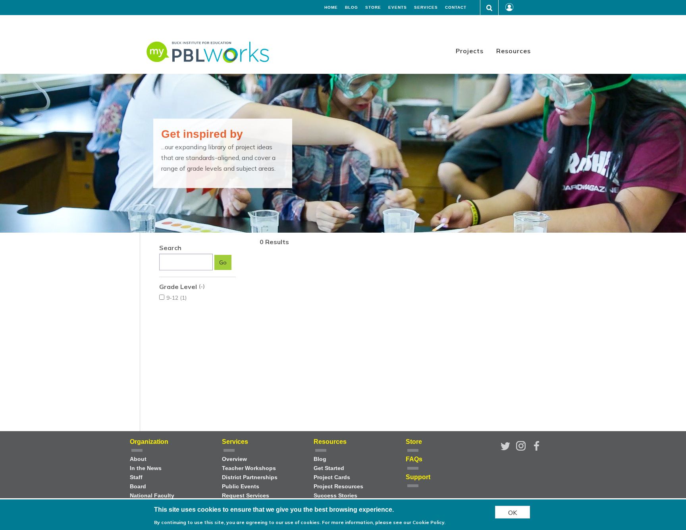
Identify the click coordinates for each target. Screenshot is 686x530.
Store (373, 8)
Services (426, 8)
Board (138, 487)
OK (512, 512)
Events (397, 8)
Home (331, 8)
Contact (455, 8)
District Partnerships (249, 477)
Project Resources (338, 487)
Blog (351, 8)
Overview (234, 459)
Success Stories (335, 496)
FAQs (414, 459)
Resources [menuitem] (513, 51)
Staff (136, 477)
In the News (146, 468)
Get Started (329, 468)
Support (418, 477)
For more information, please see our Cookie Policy (383, 522)
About (138, 459)
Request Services (245, 496)
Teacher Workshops (249, 468)
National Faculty (152, 496)
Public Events (240, 487)
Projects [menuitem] (470, 51)
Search (170, 248)
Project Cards (332, 477)
